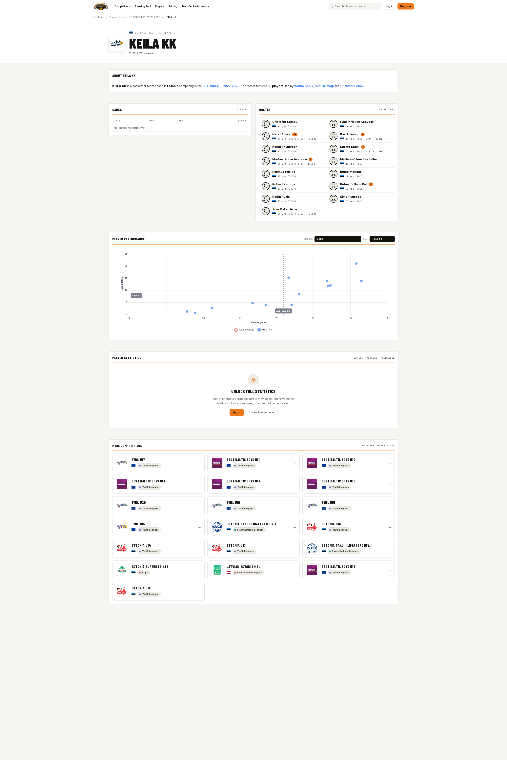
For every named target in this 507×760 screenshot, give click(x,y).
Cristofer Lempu (352, 86)
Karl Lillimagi (324, 86)
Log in (389, 6)
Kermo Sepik (303, 86)
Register (405, 6)
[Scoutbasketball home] (101, 6)
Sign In (236, 412)
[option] (293, 123)
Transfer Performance (195, 6)
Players (159, 6)
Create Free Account (262, 412)
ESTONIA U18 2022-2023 (145, 17)
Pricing (173, 6)
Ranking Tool (143, 6)
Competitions (122, 6)
